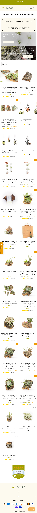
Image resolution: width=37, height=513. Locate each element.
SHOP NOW (8, 42)
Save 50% (28, 56)
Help (18, 496)
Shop (18, 492)
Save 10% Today (2, 248)
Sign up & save (18, 501)
